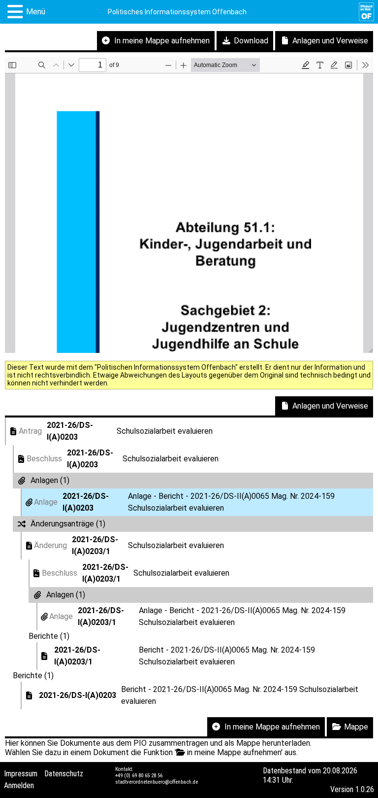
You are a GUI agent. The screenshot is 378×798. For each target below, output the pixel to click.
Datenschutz (63, 773)
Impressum (20, 773)
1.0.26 (364, 789)
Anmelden (19, 785)
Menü (35, 11)
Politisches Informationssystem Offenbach (177, 12)
